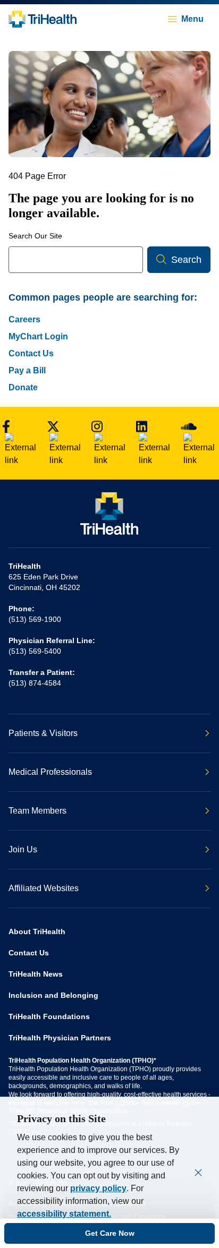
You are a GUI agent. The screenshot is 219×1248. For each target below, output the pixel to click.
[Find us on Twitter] (64, 443)
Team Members (37, 810)
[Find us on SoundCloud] (197, 443)
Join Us (23, 849)
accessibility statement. (64, 1213)
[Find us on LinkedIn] (153, 443)
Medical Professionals (50, 771)
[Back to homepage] (43, 19)
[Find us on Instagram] (108, 443)
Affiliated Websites (44, 888)
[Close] (198, 1172)
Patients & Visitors (43, 733)
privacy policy (98, 1188)
